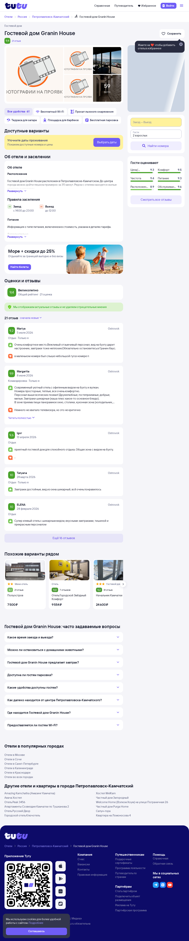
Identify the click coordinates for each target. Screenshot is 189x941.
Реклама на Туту (125, 905)
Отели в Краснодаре (17, 772)
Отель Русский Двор (17, 811)
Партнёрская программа (131, 910)
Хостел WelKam (106, 793)
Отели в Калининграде (18, 768)
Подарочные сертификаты (123, 861)
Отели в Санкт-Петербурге (21, 763)
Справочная (102, 5)
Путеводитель (123, 5)
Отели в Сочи (13, 759)
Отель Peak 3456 (14, 802)
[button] (60, 866)
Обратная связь (163, 863)
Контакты (84, 869)
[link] (19, 267)
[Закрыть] (181, 44)
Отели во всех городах (18, 777)
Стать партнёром (126, 891)
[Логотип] (16, 5)
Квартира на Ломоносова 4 (113, 815)
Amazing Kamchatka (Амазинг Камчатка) (29, 793)
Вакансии (84, 864)
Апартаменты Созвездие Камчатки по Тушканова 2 (36, 806)
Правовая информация (92, 874)
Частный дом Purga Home (112, 806)
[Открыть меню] (182, 6)
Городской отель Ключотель (22, 815)
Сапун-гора (103, 811)
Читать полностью (19, 418)
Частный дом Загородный (112, 797)
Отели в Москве (14, 755)
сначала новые (29, 318)
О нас (81, 859)
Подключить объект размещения (127, 898)
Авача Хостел (13, 797)
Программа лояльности (130, 868)
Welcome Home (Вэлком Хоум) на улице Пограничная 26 (132, 802)
